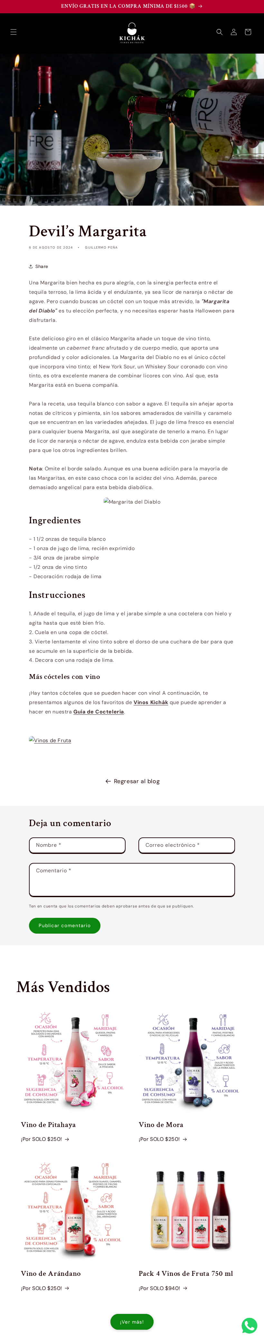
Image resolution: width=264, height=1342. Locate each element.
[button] (13, 32)
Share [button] (41, 266)
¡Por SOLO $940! (159, 1288)
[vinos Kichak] (49, 740)
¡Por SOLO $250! (41, 1139)
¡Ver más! (132, 1322)
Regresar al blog (137, 781)
